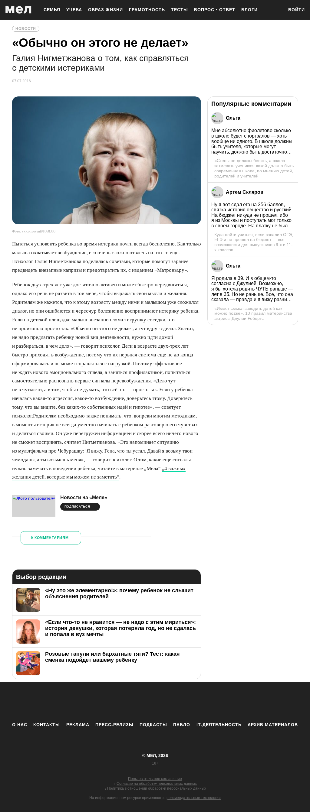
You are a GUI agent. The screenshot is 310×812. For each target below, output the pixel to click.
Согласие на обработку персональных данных (157, 783)
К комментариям (50, 538)
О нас (19, 724)
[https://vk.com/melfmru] (138, 702)
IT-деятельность (219, 724)
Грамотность (147, 9)
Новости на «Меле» (83, 497)
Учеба (74, 9)
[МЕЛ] (18, 10)
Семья (52, 9)
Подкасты (153, 724)
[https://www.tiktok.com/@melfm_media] (155, 702)
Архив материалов (273, 724)
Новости (25, 29)
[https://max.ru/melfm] (205, 702)
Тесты (179, 9)
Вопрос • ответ (214, 9)
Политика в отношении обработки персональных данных (156, 788)
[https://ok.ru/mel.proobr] (188, 702)
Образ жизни (105, 9)
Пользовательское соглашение (155, 779)
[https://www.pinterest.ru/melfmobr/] (171, 702)
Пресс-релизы (114, 724)
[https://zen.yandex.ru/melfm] (121, 702)
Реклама (77, 724)
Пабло (181, 724)
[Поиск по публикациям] (276, 10)
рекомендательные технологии (194, 798)
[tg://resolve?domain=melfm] (105, 702)
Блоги (249, 9)
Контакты (46, 724)
